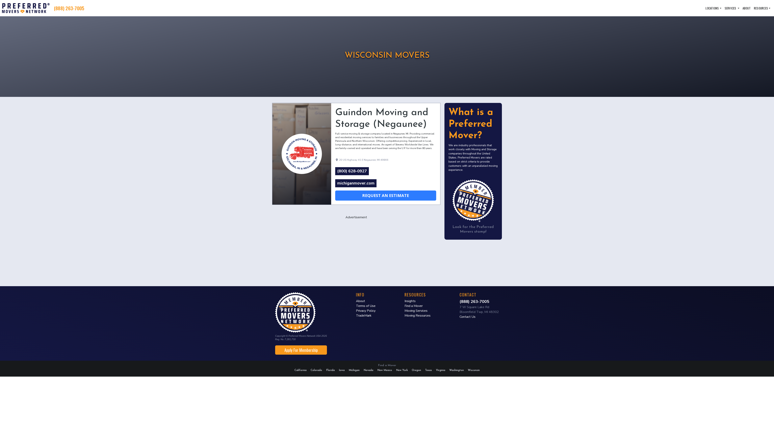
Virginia (440, 370)
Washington (456, 370)
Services (731, 8)
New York (402, 370)
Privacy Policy (366, 311)
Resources (761, 8)
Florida (330, 370)
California (300, 370)
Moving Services (416, 311)
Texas (428, 370)
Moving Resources (418, 315)
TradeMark (363, 315)
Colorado (316, 370)
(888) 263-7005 (69, 8)
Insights (410, 301)
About (747, 8)
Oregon (416, 370)
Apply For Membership (301, 350)
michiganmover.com (356, 183)
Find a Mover (414, 306)
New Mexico (384, 370)
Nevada (368, 370)
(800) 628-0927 (352, 171)
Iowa (342, 370)
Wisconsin (474, 370)
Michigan (354, 370)
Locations (712, 8)
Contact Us (467, 317)
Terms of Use (366, 306)
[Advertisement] (356, 248)
